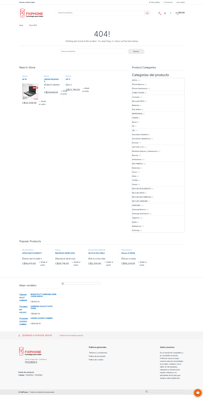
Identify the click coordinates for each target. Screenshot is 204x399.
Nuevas (24, 76)
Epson (134, 122)
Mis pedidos (155, 2)
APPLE (134, 80)
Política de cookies (96, 360)
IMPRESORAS (137, 114)
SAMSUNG (136, 205)
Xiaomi (134, 184)
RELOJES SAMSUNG (140, 201)
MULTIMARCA (137, 164)
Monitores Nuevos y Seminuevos (144, 151)
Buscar (136, 51)
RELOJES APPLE (138, 193)
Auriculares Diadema (140, 134)
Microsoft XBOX (138, 101)
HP (133, 126)
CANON (135, 118)
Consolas (135, 97)
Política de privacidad (97, 356)
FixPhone (24, 392)
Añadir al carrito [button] (85, 89)
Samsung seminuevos (140, 214)
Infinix (134, 176)
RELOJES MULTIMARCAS (141, 197)
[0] (159, 13)
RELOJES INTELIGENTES (141, 189)
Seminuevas (136, 159)
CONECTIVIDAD (138, 93)
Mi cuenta (181, 2)
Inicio (21, 25)
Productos (169, 2)
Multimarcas (136, 226)
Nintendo (135, 105)
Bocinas (135, 143)
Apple (134, 222)
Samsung (135, 230)
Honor (134, 172)
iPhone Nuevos (138, 84)
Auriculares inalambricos (141, 139)
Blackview (136, 168)
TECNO (135, 180)
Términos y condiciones (98, 353)
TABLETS (135, 218)
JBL (133, 130)
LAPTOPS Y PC (138, 147)
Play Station (136, 109)
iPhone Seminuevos (139, 88)
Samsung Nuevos (138, 209)
